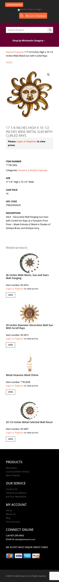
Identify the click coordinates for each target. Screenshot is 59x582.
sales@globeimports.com (25, 539)
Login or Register (26, 141)
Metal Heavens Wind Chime (22, 375)
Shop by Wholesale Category (27, 41)
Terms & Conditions (16, 492)
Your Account (13, 521)
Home (9, 52)
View (10, 294)
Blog (8, 517)
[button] (48, 74)
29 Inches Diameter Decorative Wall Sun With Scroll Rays (29, 326)
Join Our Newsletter (16, 496)
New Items (11, 467)
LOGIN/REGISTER (14, 4)
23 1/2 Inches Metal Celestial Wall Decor (29, 422)
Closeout (18, 52)
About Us (11, 514)
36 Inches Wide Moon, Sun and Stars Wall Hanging (27, 276)
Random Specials (38, 170)
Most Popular (13, 475)
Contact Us (11, 489)
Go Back (9, 62)
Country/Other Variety (17, 471)
